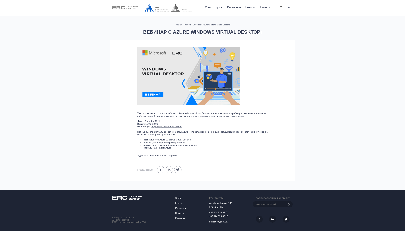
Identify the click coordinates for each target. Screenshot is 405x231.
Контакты (264, 7)
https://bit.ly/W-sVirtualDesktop (167, 126)
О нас (208, 7)
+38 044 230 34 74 (218, 212)
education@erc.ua (218, 221)
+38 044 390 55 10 (218, 216)
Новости (250, 7)
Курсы (219, 7)
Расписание (234, 7)
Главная (178, 25)
